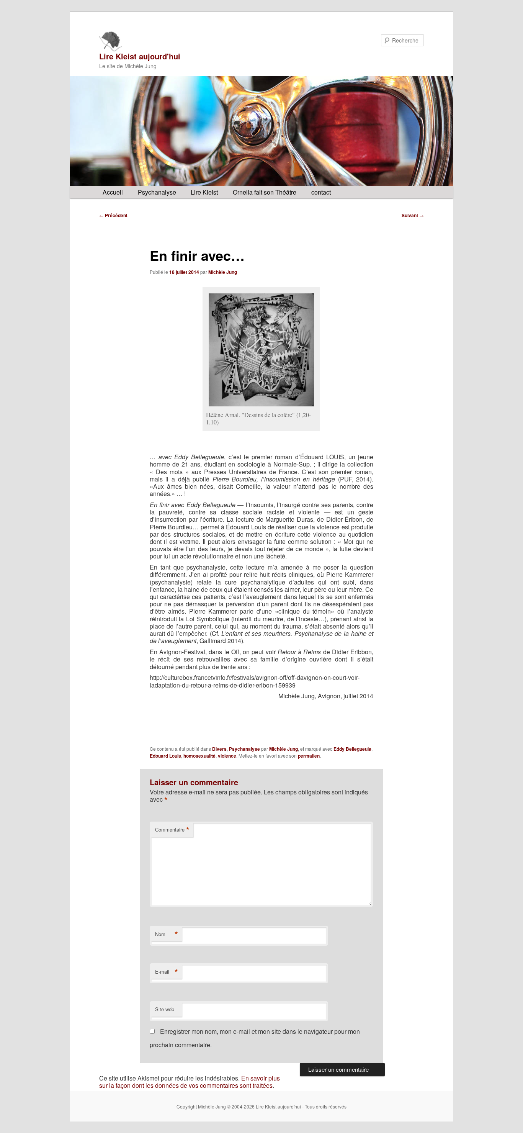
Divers (219, 748)
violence (227, 755)
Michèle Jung (222, 272)
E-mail (166, 972)
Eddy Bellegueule (352, 748)
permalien (309, 755)
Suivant (413, 215)
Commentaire (172, 830)
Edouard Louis (165, 755)
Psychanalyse (157, 192)
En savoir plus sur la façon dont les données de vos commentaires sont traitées (189, 1082)
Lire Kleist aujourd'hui (139, 56)
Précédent (113, 215)
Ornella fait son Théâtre (264, 192)
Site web (164, 1009)
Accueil (113, 192)
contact (321, 192)
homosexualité (199, 755)
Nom (166, 934)
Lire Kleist (204, 192)
